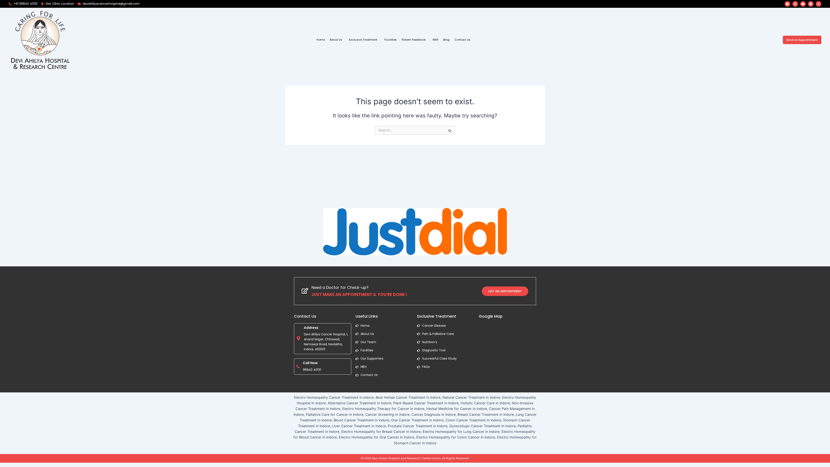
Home (321, 40)
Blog (446, 40)
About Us (336, 40)
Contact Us (463, 40)
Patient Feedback (414, 40)
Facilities (390, 40)
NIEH (436, 40)
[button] (336, 40)
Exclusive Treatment (363, 40)
